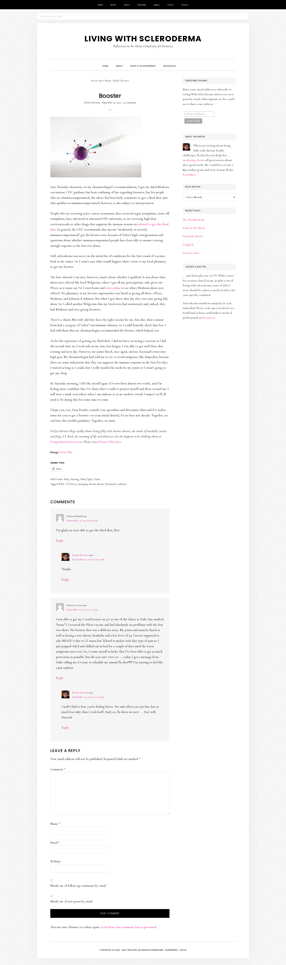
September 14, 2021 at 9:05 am (82, 520)
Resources (208, 317)
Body (66, 479)
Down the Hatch (193, 236)
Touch (97, 479)
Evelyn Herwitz (80, 555)
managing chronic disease (91, 484)
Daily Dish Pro (129, 950)
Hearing (75, 479)
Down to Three (192, 253)
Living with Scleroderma (143, 38)
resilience (121, 484)
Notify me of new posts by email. (71, 901)
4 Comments (129, 102)
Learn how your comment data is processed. (129, 927)
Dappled (188, 244)
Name (55, 824)
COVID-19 (70, 484)
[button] (183, 63)
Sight (89, 479)
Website (55, 861)
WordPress (171, 950)
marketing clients (193, 160)
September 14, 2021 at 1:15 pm (82, 609)
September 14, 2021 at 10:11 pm (88, 559)
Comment (57, 769)
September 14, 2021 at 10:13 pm (88, 697)
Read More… (190, 174)
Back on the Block (194, 228)
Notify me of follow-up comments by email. (78, 886)
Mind (83, 479)
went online (112, 288)
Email (55, 843)
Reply (60, 541)
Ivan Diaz (66, 452)
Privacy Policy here (109, 442)
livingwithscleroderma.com (66, 442)
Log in (183, 950)
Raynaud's (110, 484)
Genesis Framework (152, 950)
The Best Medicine (194, 219)
